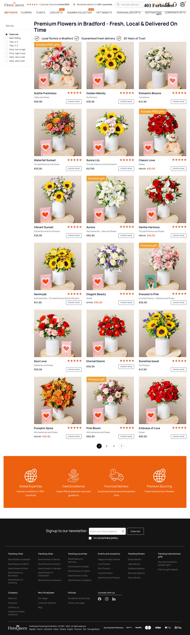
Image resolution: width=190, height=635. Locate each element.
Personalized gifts (129, 12)
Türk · (85, 629)
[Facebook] (101, 599)
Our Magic (43, 598)
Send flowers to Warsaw (49, 568)
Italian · (56, 629)
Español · (33, 629)
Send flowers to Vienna (49, 559)
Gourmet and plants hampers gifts (167, 563)
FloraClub (12, 602)
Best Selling (14, 38)
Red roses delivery (136, 573)
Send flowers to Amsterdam (45, 574)
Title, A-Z (13, 41)
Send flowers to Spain (78, 566)
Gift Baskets (104, 12)
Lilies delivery (134, 564)
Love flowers (104, 564)
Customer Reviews (47, 602)
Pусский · (78, 629)
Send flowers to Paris (18, 568)
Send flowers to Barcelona (15, 574)
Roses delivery (134, 559)
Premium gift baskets (168, 569)
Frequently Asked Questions (16, 613)
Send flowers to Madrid (19, 559)
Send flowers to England (79, 580)
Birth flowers (104, 568)
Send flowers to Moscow (49, 580)
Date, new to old (17, 57)
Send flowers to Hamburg (15, 581)
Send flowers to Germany (75, 560)
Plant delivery (134, 577)
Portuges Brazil (93, 629)
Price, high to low (17, 53)
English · (70, 629)
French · (40, 629)
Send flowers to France (79, 570)
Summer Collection (79, 12)
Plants (40, 12)
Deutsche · (48, 629)
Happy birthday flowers (109, 559)
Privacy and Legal (76, 602)
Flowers (26, 12)
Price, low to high (17, 49)
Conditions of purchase (79, 598)
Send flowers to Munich (49, 564)
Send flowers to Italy (77, 575)
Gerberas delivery (136, 568)
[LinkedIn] (113, 599)
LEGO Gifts (56, 12)
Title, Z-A (13, 45)
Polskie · (63, 629)
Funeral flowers (105, 573)
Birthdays (11, 12)
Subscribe (135, 531)
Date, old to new (17, 60)
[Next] (121, 446)
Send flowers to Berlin (18, 564)
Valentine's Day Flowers (109, 577)
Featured (13, 34)
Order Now (74, 101)
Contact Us (13, 607)
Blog (40, 607)
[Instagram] (108, 599)
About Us (12, 598)
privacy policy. (110, 537)
